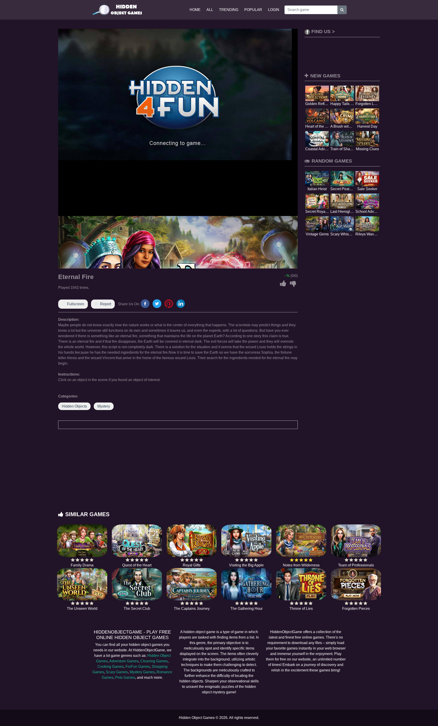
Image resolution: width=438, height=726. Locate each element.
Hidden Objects (74, 406)
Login (273, 10)
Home (195, 10)
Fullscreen (75, 304)
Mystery (103, 406)
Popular (253, 10)
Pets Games (125, 677)
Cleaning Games (154, 661)
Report (105, 304)
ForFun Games (137, 666)
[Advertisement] (219, 475)
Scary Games (117, 672)
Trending (228, 10)
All (209, 10)
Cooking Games (110, 666)
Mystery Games (142, 672)
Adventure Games (123, 661)
